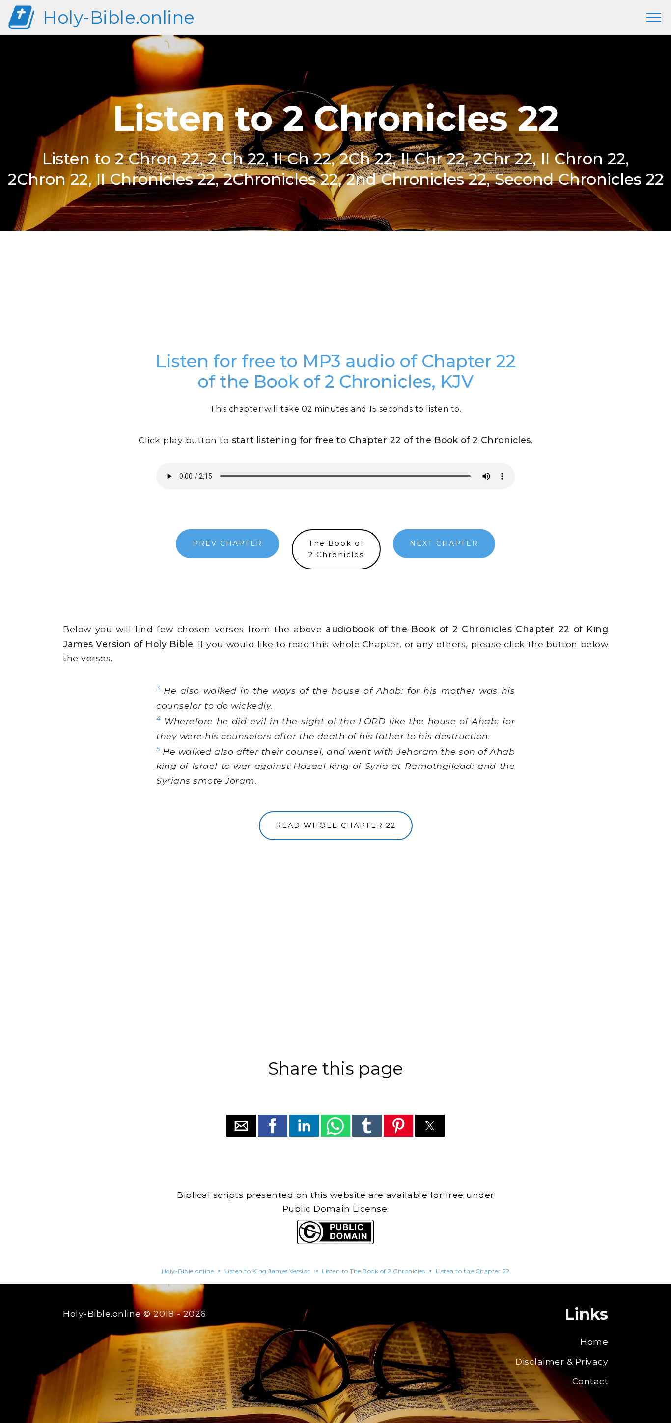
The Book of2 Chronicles (336, 549)
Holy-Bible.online (119, 17)
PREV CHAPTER (227, 543)
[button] (241, 1126)
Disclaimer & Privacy (561, 1361)
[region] (335, 301)
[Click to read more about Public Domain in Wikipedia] (335, 1241)
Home (594, 1342)
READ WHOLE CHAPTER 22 (336, 825)
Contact (590, 1381)
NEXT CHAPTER (444, 543)
